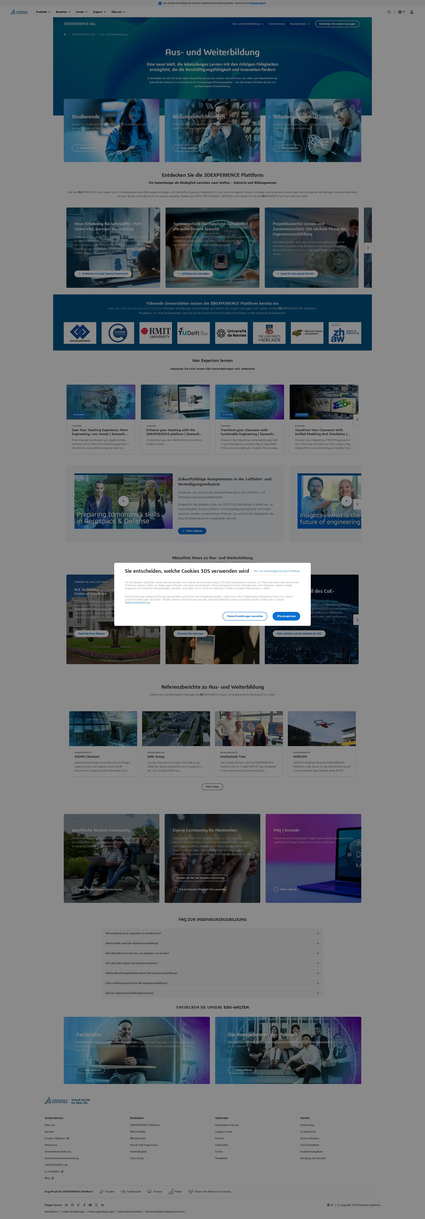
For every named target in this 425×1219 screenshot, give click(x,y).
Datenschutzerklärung (137, 602)
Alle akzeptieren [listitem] (286, 616)
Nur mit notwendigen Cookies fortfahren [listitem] (277, 571)
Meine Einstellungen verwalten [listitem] (245, 616)
